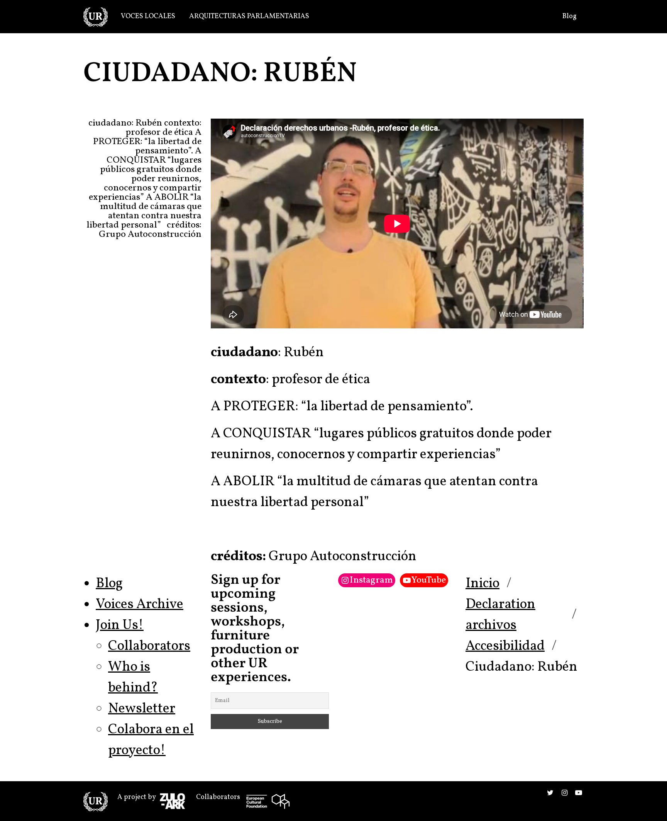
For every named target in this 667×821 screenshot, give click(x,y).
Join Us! (120, 625)
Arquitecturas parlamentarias (249, 16)
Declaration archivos (500, 615)
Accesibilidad (505, 646)
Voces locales (148, 16)
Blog (569, 16)
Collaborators (149, 646)
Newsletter (141, 709)
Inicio (482, 583)
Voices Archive (139, 604)
